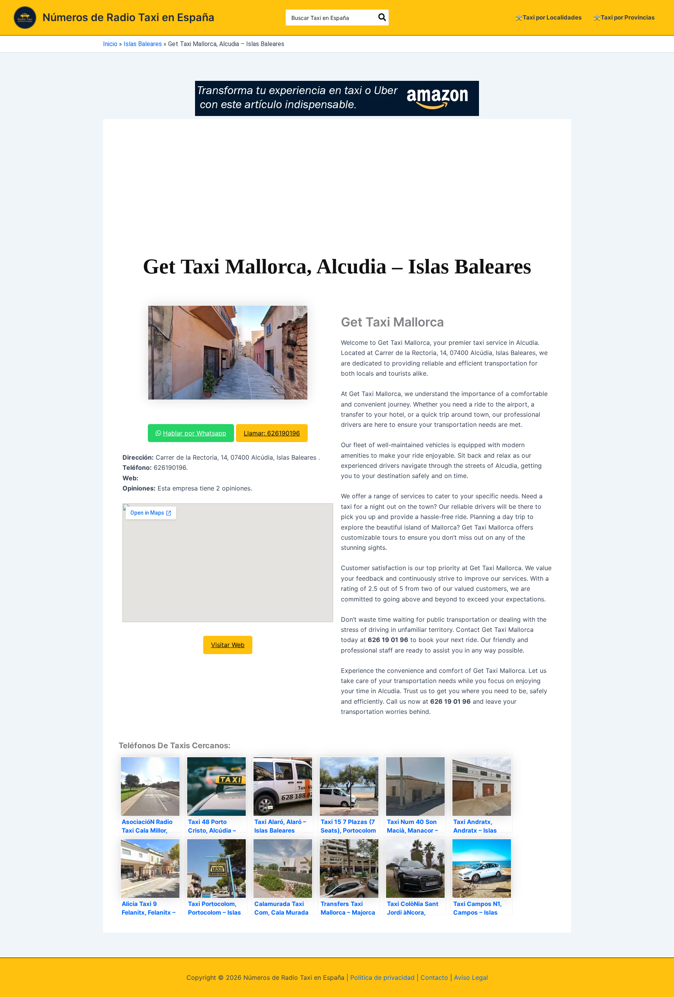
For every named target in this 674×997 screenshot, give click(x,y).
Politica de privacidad (382, 977)
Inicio (110, 44)
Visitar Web (228, 645)
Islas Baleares (143, 44)
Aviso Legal (471, 977)
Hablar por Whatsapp (194, 433)
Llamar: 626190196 (272, 433)
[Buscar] (382, 17)
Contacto (434, 977)
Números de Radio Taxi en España (129, 17)
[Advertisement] (337, 193)
